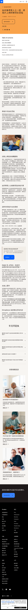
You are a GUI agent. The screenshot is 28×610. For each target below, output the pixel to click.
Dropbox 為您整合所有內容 (7, 54)
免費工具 (4, 530)
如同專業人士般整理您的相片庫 (8, 45)
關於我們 (16, 563)
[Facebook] (6, 589)
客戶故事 (4, 567)
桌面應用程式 (4, 512)
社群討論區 (4, 574)
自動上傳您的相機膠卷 (6, 42)
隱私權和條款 (16, 543)
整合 (3, 516)
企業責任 (16, 570)
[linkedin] (7, 29)
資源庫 (3, 570)
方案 (15, 530)
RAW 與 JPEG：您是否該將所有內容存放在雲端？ (12, 50)
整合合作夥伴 (4, 581)
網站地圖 (16, 554)
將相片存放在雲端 (5, 40)
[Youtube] (10, 589)
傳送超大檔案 (4, 539)
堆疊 (10, 97)
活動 (3, 565)
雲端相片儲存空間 (5, 543)
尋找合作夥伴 (4, 583)
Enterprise (16, 519)
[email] (9, 29)
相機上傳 (13, 161)
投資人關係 (16, 567)
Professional (16, 514)
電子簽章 (4, 552)
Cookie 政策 (16, 546)
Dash (15, 521)
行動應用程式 (4, 514)
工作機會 (16, 565)
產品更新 (16, 532)
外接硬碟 (17, 115)
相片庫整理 (8, 193)
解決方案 (4, 521)
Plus (15, 512)
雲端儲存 (19, 73)
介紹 (3, 576)
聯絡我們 (16, 541)
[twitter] (3, 29)
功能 (3, 519)
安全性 (3, 523)
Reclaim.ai (16, 528)
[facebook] (5, 29)
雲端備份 (4, 548)
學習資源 (16, 556)
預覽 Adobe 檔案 (6, 302)
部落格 (3, 563)
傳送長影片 (4, 541)
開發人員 (4, 572)
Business (16, 516)
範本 (3, 528)
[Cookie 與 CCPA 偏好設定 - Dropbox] (14, 604)
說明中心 (16, 539)
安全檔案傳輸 (4, 546)
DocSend (16, 523)
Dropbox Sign (17, 525)
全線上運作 (4, 52)
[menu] (26, 1)
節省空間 (6, 294)
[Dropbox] (1, 1)
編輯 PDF (4, 550)
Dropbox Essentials (18, 316)
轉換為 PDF (4, 555)
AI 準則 (15, 552)
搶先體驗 (4, 525)
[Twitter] (2, 589)
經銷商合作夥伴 (5, 578)
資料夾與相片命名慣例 (6, 47)
